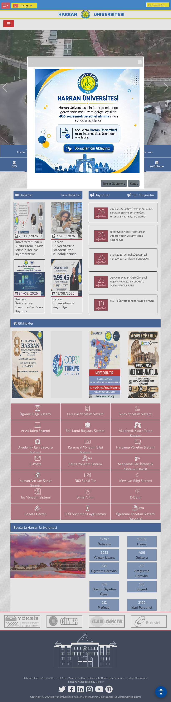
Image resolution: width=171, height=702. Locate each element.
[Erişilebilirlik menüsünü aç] (161, 692)
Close (140, 62)
